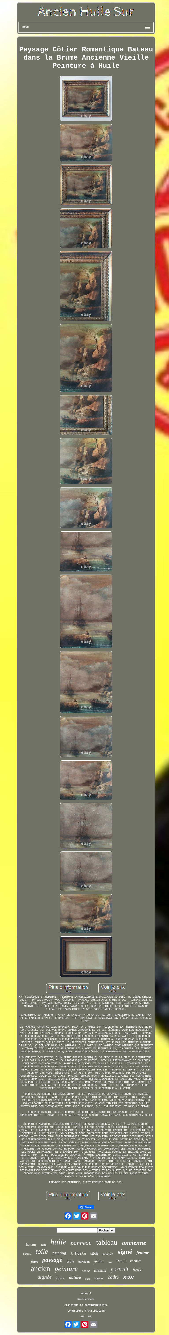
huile (58, 1242)
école (70, 1261)
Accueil (86, 1293)
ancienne (134, 1242)
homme (31, 1244)
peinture (66, 1269)
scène (86, 1271)
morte (135, 1261)
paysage (52, 1259)
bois (137, 1269)
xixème (60, 1278)
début (121, 1261)
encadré (99, 1278)
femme (142, 1252)
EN (82, 1316)
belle (87, 1279)
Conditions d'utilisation (86, 1310)
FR (89, 1316)
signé (125, 1251)
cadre (113, 1277)
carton (27, 1253)
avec (110, 1262)
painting (59, 1253)
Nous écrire (85, 1299)
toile (41, 1251)
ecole (43, 1244)
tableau (107, 1242)
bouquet (108, 1254)
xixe (128, 1277)
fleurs (34, 1261)
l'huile (78, 1253)
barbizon (84, 1261)
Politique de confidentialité (86, 1305)
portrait (119, 1269)
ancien (40, 1268)
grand (98, 1261)
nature (75, 1277)
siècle (94, 1253)
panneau (81, 1243)
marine (100, 1270)
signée (45, 1277)
